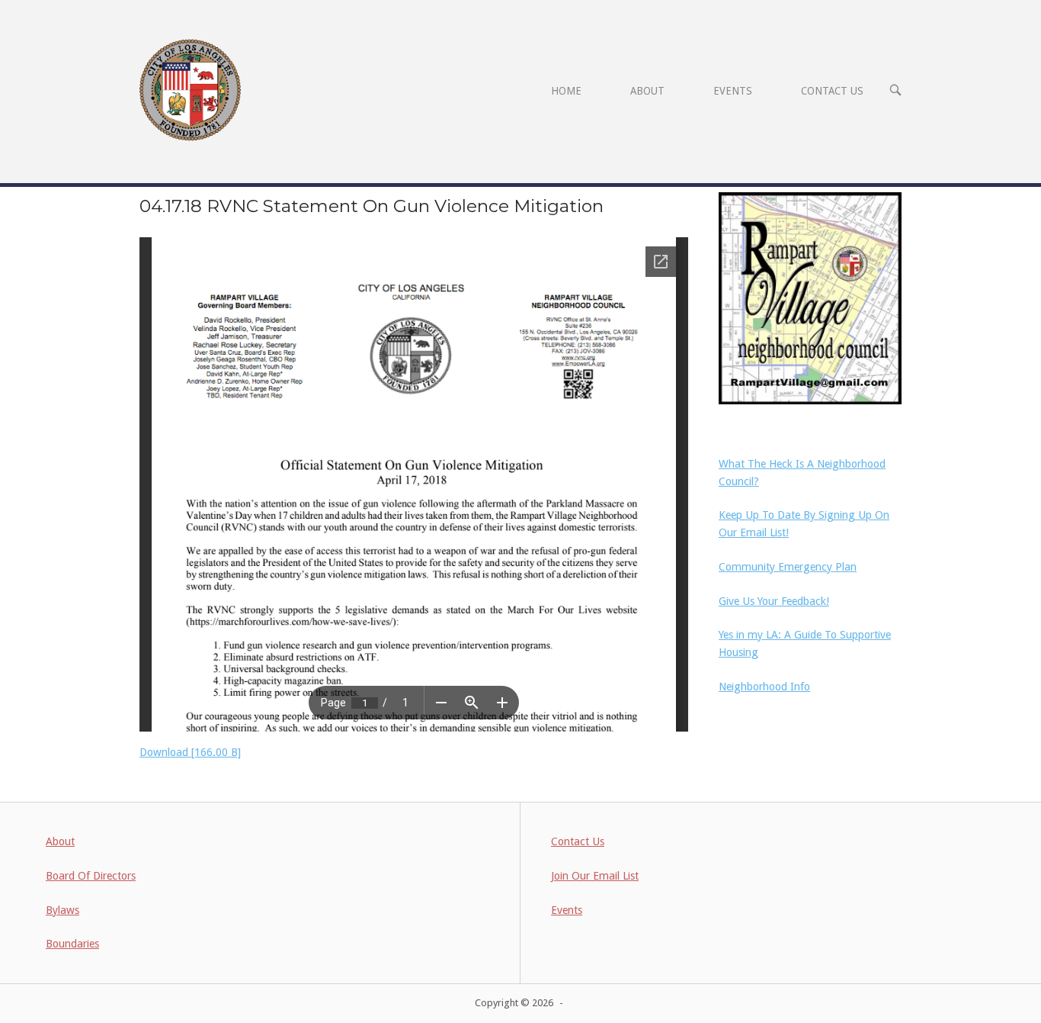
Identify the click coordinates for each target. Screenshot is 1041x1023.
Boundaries (72, 944)
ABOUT (647, 91)
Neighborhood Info (764, 686)
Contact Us (577, 841)
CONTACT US (832, 91)
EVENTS (732, 91)
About (60, 841)
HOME (566, 91)
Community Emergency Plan (788, 567)
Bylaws (62, 910)
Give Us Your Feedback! (774, 601)
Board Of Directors (91, 876)
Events (566, 910)
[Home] (190, 89)
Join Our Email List (595, 876)
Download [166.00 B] (190, 752)
